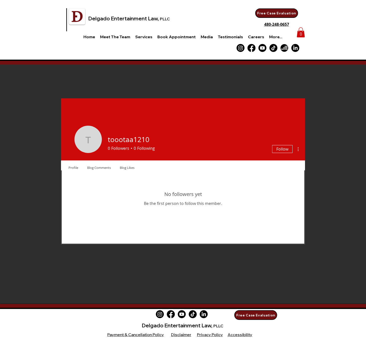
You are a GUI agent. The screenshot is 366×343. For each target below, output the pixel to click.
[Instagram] (160, 314)
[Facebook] (251, 48)
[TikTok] (273, 48)
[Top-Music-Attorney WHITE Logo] (284, 48)
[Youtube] (262, 48)
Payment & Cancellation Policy (135, 334)
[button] (144, 36)
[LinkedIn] (295, 48)
